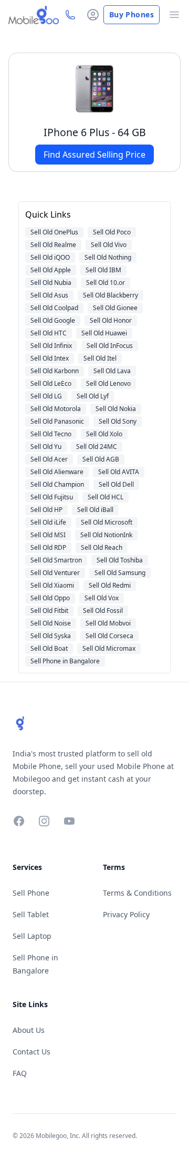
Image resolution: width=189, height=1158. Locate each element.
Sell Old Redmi (110, 585)
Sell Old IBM (103, 269)
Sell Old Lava (112, 370)
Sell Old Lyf (93, 396)
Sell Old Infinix (51, 345)
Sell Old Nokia (116, 408)
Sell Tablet (31, 914)
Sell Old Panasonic (57, 421)
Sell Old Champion (57, 484)
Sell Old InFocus (110, 345)
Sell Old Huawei (104, 333)
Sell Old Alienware (56, 471)
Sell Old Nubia (50, 282)
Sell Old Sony (117, 421)
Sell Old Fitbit (49, 610)
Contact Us (31, 1052)
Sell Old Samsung (119, 572)
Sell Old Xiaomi (52, 585)
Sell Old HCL (105, 497)
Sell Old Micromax (108, 648)
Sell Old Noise (50, 623)
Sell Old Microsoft (106, 522)
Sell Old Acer (49, 459)
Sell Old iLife (48, 522)
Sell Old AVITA (118, 471)
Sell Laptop (32, 936)
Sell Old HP (46, 509)
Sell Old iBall (95, 509)
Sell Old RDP (48, 547)
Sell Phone (31, 893)
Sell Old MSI (48, 534)
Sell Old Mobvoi (108, 623)
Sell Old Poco (112, 232)
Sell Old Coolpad (54, 307)
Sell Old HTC (48, 333)
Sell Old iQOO (50, 257)
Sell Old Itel (100, 358)
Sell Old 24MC (96, 446)
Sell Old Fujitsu (51, 497)
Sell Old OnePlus (54, 232)
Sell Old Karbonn (54, 370)
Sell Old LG (46, 396)
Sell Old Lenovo (108, 383)
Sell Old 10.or (105, 282)
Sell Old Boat (49, 648)
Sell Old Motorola (55, 408)
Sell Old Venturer (55, 572)
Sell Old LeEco (50, 383)
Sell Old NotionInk (106, 534)
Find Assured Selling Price (94, 154)
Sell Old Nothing (108, 257)
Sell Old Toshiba (120, 560)
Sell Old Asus (49, 295)
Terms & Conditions (137, 893)
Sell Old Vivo (109, 244)
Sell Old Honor (111, 320)
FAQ (20, 1073)
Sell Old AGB (100, 459)
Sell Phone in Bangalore (65, 661)
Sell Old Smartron (56, 560)
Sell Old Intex (49, 358)
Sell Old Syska (50, 635)
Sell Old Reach (101, 547)
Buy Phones (131, 14)
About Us (29, 1030)
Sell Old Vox (102, 597)
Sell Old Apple (50, 269)
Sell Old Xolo (104, 433)
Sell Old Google (52, 320)
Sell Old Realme (53, 244)
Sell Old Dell (116, 484)
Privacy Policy (126, 914)
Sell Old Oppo (50, 597)
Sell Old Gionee (115, 307)
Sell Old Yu (45, 446)
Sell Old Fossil (103, 610)
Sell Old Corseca (109, 635)
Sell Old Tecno (50, 433)
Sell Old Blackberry (110, 295)
